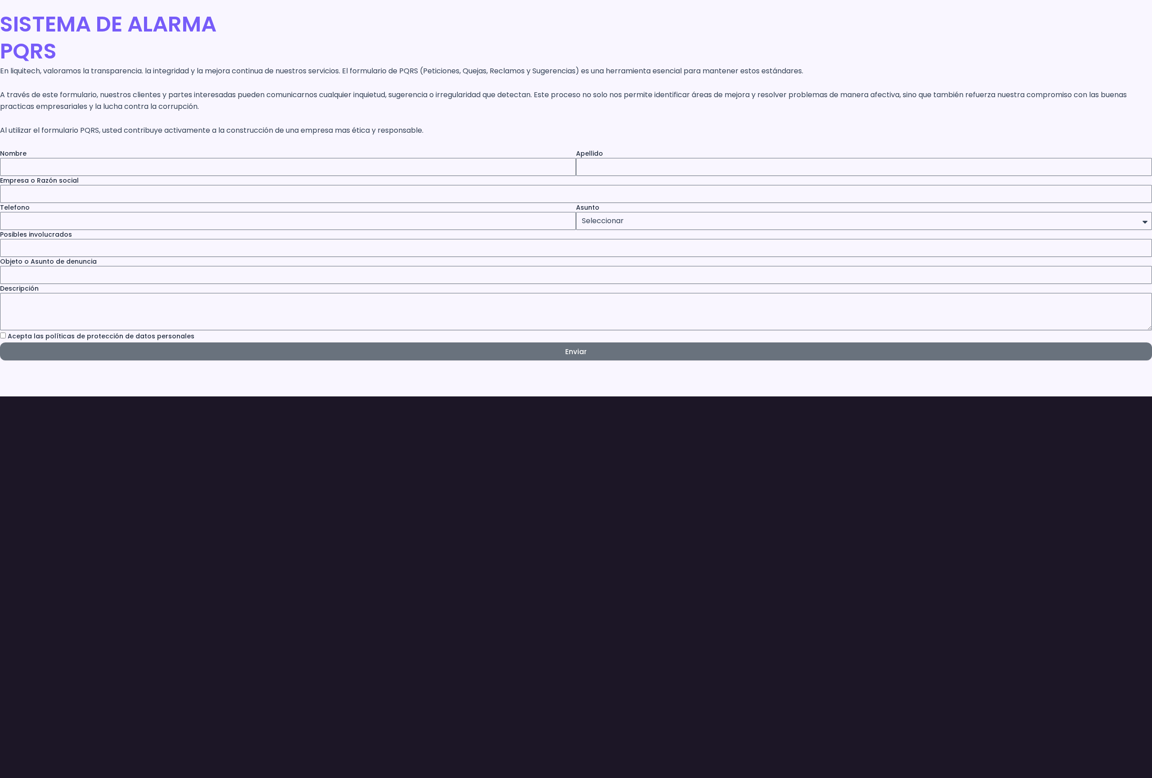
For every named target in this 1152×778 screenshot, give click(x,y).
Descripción (19, 288)
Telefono (15, 207)
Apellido (589, 153)
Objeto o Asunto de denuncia (48, 261)
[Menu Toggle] (316, 704)
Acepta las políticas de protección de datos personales (101, 336)
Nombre (13, 153)
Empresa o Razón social (39, 180)
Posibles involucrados (36, 234)
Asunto (587, 207)
